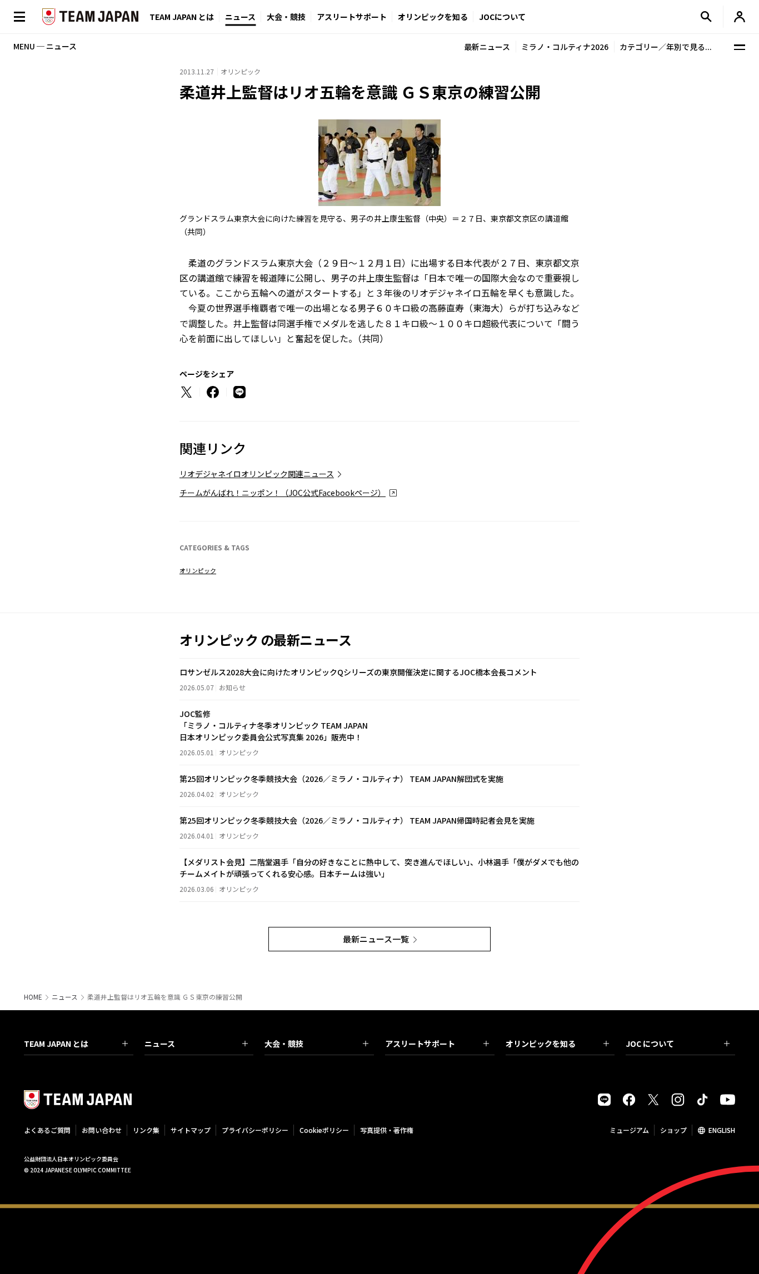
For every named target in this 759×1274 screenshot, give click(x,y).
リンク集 (146, 1130)
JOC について (650, 1043)
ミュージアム (629, 1130)
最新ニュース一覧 (376, 939)
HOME (33, 996)
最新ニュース (487, 46)
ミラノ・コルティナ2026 (564, 46)
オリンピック (197, 570)
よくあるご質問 (47, 1130)
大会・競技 (283, 1043)
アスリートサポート (352, 16)
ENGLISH (721, 1130)
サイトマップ (191, 1130)
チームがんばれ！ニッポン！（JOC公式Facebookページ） (282, 492)
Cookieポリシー (324, 1130)
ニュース (240, 16)
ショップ (673, 1130)
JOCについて (502, 16)
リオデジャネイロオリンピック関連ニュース (256, 473)
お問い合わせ (102, 1130)
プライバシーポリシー (255, 1130)
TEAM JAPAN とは (56, 1043)
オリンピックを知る (433, 16)
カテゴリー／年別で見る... (666, 46)
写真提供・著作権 (386, 1130)
